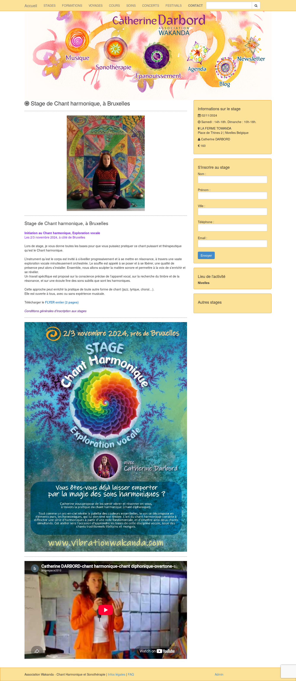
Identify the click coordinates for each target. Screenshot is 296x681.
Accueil (30, 5)
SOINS (131, 5)
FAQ (131, 674)
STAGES (49, 5)
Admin (219, 674)
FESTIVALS (174, 5)
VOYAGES (95, 5)
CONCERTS (150, 5)
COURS (114, 5)
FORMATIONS (72, 5)
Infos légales (116, 674)
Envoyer (206, 255)
